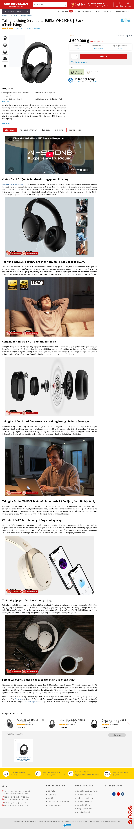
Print (130, 36)
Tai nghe (18, 699)
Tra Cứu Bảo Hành (83, 812)
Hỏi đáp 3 (59, 130)
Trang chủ (5, 16)
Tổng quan (10, 130)
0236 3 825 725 (10, 793)
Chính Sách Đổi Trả (83, 805)
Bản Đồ (50, 798)
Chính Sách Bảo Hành (84, 801)
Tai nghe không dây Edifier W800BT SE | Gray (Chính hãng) (30, 721)
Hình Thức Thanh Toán (85, 798)
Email (95, 81)
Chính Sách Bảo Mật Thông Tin (58, 801)
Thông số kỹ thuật (28, 130)
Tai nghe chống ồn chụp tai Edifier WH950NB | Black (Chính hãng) (23, 759)
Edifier (30, 16)
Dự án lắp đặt (103, 11)
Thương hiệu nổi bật (122, 11)
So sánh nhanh (75, 130)
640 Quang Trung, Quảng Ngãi (15, 803)
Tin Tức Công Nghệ (54, 805)
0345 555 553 (22, 799)
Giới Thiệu (51, 791)
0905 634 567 (22, 793)
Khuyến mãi (65, 11)
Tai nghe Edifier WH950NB (12, 184)
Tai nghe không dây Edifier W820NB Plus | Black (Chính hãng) (114, 721)
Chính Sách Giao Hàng (84, 794)
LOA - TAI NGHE (14, 16)
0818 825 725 (22, 805)
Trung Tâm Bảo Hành (84, 809)
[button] (16, 11)
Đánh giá (46, 130)
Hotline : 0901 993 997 (98, 4)
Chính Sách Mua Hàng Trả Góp (88, 791)
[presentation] (5, 723)
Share (122, 36)
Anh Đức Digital (30, 701)
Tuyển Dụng (52, 794)
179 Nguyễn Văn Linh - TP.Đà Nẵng (16, 797)
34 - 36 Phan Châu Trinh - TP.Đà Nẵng (17, 791)
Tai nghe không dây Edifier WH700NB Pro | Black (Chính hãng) (72, 721)
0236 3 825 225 (10, 799)
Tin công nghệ (85, 11)
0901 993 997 (86, 81)
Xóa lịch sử (117, 735)
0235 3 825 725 (10, 805)
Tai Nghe (23, 16)
